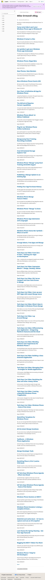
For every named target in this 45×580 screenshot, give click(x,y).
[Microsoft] (2, 1)
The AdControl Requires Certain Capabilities (25, 104)
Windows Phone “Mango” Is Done (28, 209)
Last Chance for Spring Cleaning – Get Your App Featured (30, 532)
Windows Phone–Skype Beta (27, 61)
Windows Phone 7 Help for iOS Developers (26, 554)
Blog (17, 577)
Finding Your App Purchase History (29, 187)
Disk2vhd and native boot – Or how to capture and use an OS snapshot (30, 520)
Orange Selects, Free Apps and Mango (30, 243)
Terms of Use (3, 579)
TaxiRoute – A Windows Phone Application (25, 440)
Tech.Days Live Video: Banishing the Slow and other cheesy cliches (29, 380)
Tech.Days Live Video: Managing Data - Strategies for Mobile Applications (30, 368)
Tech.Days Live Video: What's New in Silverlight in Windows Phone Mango (30, 305)
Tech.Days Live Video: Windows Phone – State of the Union (30, 406)
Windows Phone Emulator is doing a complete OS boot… (29, 508)
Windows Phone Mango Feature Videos (25, 198)
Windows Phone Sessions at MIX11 (29, 497)
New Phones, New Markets (26, 71)
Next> (18, 564)
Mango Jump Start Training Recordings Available (26, 140)
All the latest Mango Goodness (28, 429)
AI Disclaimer (3, 577)
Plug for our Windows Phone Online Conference (27, 128)
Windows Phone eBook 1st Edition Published (26, 116)
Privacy (27, 577)
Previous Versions (11, 577)
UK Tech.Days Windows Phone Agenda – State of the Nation (30, 486)
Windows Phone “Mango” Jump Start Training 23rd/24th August (30, 164)
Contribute (22, 577)
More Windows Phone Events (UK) (29, 81)
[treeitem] (8, 16)
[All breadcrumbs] (18, 12)
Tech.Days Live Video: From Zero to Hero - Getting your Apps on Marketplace (28, 254)
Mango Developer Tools (25, 451)
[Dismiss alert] (44, 5)
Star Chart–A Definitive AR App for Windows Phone (29, 92)
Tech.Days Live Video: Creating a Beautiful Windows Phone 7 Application (27, 393)
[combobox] (8, 13)
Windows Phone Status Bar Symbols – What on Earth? (30, 232)
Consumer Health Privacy (35, 577)
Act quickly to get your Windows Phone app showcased (28, 50)
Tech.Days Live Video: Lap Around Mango (26, 317)
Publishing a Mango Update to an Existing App (28, 176)
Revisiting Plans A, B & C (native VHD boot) (28, 462)
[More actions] (43, 12)
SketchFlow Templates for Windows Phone (26, 418)
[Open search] (39, 2)
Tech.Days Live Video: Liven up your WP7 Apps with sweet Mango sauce (29, 293)
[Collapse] (15, 11)
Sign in (42, 1)
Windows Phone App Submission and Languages (28, 220)
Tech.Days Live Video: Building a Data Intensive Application (30, 356)
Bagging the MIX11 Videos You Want (30, 543)
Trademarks (9, 579)
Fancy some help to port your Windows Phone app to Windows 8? (29, 28)
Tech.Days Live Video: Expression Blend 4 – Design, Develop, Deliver (29, 267)
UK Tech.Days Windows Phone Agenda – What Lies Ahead (30, 474)
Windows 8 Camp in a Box (26, 39)
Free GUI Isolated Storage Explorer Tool (26, 152)
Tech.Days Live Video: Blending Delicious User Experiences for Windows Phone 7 (28, 343)
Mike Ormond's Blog (24, 12)
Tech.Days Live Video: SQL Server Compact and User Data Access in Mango (28, 280)
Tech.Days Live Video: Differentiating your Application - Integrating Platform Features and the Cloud (30, 330)
